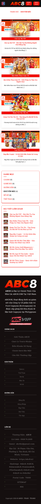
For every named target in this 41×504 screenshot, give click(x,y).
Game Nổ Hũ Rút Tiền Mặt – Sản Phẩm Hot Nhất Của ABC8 (22, 241)
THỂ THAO (8, 199)
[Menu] (3, 3)
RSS (21, 486)
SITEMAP (21, 482)
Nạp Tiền (22, 408)
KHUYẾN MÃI (9, 191)
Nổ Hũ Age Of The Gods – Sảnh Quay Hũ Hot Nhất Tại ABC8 (22, 255)
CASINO (7, 180)
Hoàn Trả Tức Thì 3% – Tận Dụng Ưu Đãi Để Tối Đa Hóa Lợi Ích (20, 118)
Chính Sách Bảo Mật (21, 350)
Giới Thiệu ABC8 (21, 337)
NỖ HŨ (6, 195)
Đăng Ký (22, 400)
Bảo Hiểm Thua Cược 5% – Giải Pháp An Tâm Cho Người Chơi (20, 81)
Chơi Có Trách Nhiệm (22, 341)
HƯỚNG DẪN (9, 187)
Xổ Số (22, 384)
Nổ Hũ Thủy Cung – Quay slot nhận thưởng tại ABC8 (23, 261)
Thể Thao (21, 373)
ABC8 (20, 498)
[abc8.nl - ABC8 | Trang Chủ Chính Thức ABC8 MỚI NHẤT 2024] (17, 3)
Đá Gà (22, 377)
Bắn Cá (21, 380)
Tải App (22, 415)
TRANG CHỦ (14, 12)
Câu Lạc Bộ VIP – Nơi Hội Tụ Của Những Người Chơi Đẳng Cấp (20, 44)
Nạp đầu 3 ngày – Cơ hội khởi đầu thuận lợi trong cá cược (20, 155)
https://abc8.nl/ (26, 459)
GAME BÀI (8, 183)
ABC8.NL (9, 299)
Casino (21, 369)
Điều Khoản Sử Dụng (21, 346)
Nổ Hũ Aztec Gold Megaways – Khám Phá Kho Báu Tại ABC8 (22, 248)
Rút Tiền (22, 412)
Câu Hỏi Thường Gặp (21, 355)
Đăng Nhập (22, 404)
